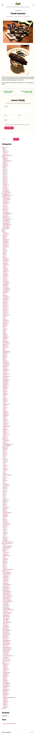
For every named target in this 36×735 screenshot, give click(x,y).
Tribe (3, 662)
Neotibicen (5, 366)
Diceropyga (5, 298)
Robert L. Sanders (6, 643)
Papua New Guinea (6, 512)
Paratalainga (5, 380)
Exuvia (4, 149)
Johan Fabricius (6, 616)
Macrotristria (5, 342)
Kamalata (5, 328)
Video (3, 708)
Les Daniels (5, 214)
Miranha (4, 355)
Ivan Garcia (5, 203)
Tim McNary (5, 652)
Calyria (4, 266)
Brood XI (4, 181)
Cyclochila (5, 291)
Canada (4, 462)
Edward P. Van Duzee (7, 595)
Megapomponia (6, 351)
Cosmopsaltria (6, 288)
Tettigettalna (5, 415)
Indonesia (5, 491)
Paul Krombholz (6, 221)
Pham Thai (5, 639)
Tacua (4, 405)
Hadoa (4, 316)
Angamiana (5, 243)
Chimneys (5, 158)
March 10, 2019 (18, 16)
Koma (4, 331)
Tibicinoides (5, 420)
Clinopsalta (5, 285)
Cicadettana (5, 281)
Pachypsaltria (5, 379)
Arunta (4, 249)
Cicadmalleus (5, 282)
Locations (4, 447)
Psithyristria (5, 394)
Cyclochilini (5, 673)
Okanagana (5, 369)
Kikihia (4, 330)
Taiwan (4, 530)
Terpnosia (5, 411)
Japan (4, 494)
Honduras (5, 488)
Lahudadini (5, 680)
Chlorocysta (5, 271)
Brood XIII (5, 183)
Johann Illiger (5, 619)
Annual (4, 441)
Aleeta (4, 238)
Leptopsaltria (5, 337)
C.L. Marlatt (5, 579)
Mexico (4, 502)
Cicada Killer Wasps (6, 192)
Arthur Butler (5, 576)
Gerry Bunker (5, 604)
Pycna (4, 397)
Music (4, 565)
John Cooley (5, 620)
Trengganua (5, 423)
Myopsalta (5, 360)
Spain (4, 526)
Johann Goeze (6, 618)
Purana (4, 395)
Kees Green (5, 209)
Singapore (5, 520)
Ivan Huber (5, 611)
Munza (4, 359)
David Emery (5, 588)
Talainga (4, 406)
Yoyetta (4, 436)
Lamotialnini (5, 682)
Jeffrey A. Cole (6, 613)
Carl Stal (4, 581)
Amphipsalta (5, 241)
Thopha (4, 416)
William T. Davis (6, 659)
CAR (4, 463)
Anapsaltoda (5, 242)
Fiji (3, 481)
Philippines (5, 515)
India (4, 490)
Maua (4, 349)
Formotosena (5, 312)
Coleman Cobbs (6, 199)
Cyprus (4, 473)
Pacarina (4, 377)
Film (3, 556)
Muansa (4, 358)
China (4, 466)
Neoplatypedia (6, 363)
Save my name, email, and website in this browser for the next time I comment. (17, 124)
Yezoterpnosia (6, 434)
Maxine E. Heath (6, 633)
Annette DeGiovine (6, 573)
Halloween (5, 562)
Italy (4, 493)
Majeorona (5, 345)
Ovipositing (5, 165)
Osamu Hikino (5, 220)
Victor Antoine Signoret (7, 655)
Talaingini (5, 698)
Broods (3, 166)
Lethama (4, 338)
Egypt (4, 479)
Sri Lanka (5, 527)
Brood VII (5, 177)
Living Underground (7, 160)
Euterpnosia (5, 307)
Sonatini (4, 696)
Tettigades (5, 412)
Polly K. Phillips (6, 641)
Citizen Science (6, 587)
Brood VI (4, 176)
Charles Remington (7, 584)
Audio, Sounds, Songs (6, 155)
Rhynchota (5, 548)
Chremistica (5, 274)
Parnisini (4, 687)
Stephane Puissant (6, 648)
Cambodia (5, 459)
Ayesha (4, 252)
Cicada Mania (18, 10)
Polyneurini (5, 691)
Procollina (5, 391)
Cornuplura (5, 287)
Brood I (4, 167)
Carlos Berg (5, 583)
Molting (4, 163)
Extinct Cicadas (5, 228)
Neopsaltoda (5, 365)
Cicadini (4, 670)
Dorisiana (5, 303)
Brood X (4, 180)
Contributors (4, 196)
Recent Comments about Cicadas (9, 723)
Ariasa (4, 248)
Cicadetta (5, 280)
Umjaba (4, 430)
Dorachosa (5, 302)
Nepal (4, 505)
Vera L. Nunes (5, 654)
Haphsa (4, 319)
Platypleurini (5, 690)
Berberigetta (5, 260)
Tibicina (4, 419)
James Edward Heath (7, 612)
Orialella (4, 374)
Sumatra (4, 529)
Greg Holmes (5, 606)
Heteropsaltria (6, 321)
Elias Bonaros (5, 202)
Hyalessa (5, 326)
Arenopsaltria (5, 246)
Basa (4, 256)
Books (4, 544)
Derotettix (5, 295)
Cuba (4, 472)
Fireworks (5, 558)
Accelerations (6, 440)
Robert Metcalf (6, 644)
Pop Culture (4, 550)
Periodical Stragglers (7, 444)
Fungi (3, 231)
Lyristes (4, 340)
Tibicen (4, 418)
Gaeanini (4, 677)
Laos (4, 497)
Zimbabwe (5, 540)
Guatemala (5, 486)
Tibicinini (5, 704)
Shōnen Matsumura (7, 647)
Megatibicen (5, 352)
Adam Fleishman (6, 198)
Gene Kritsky (5, 602)
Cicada (4, 277)
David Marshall (6, 590)
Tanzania (5, 532)
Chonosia (5, 273)
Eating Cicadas (6, 555)
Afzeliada (5, 236)
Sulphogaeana (6, 404)
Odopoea (5, 367)
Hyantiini (4, 679)
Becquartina (5, 259)
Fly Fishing (5, 559)
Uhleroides (5, 429)
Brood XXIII (5, 190)
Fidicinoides (5, 310)
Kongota (4, 333)
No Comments (26, 16)
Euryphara (5, 306)
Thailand (4, 533)
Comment (6, 106)
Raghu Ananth (6, 223)
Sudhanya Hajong (6, 650)
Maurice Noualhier (6, 630)
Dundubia (5, 305)
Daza (4, 294)
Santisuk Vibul (6, 227)
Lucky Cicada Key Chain (7, 541)
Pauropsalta (5, 381)
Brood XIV (5, 184)
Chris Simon (5, 586)
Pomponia (5, 388)
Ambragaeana (6, 239)
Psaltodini (5, 693)
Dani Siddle (5, 200)
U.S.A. (4, 536)
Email (19, 115)
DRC (4, 476)
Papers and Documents (6, 543)
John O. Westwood (6, 622)
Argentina (5, 448)
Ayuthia (4, 253)
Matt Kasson (5, 629)
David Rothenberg (6, 591)
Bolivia (4, 451)
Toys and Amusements (7, 569)
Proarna (4, 390)
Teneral (4, 154)
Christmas (5, 554)
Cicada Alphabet (5, 191)
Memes (4, 563)
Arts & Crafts (5, 552)
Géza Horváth (5, 605)
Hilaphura (5, 323)
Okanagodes (5, 370)
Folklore (4, 561)
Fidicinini (4, 676)
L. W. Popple (5, 625)
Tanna (4, 408)
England (4, 480)
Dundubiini (5, 675)
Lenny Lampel (5, 212)
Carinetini (5, 666)
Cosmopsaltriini (6, 672)
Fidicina (4, 309)
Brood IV (4, 171)
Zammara (5, 437)
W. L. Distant (5, 658)
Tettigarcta (5, 413)
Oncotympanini (6, 686)
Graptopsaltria (6, 314)
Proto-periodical (6, 445)
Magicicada (5, 344)
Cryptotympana (6, 289)
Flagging (4, 159)
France (4, 483)
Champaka (5, 270)
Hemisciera (5, 320)
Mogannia (5, 356)
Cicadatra (5, 278)
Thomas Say (5, 651)
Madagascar (5, 500)
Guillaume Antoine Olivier (8, 609)
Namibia (4, 504)
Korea (4, 495)
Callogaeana (5, 264)
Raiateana (5, 399)
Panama (4, 511)
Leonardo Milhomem (7, 213)
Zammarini (5, 707)
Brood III (4, 170)
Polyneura (5, 387)
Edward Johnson (6, 594)
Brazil (4, 455)
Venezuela (5, 537)
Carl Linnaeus (5, 580)
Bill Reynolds (5, 577)
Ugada (4, 427)
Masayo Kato (5, 627)
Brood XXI (5, 187)
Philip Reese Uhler (6, 640)
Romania (4, 519)
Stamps (4, 566)
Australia (5, 449)
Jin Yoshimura (6, 615)
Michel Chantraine (6, 219)
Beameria (5, 257)
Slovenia (4, 522)
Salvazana (5, 401)
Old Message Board (7, 195)
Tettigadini (5, 701)
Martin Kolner (5, 216)
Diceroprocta (5, 296)
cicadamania (11, 16)
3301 (4, 551)
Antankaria (5, 245)
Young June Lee (6, 661)
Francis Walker (6, 598)
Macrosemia (5, 341)
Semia (4, 402)
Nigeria (4, 509)
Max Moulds (5, 632)
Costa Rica (5, 469)
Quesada (4, 398)
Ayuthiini (4, 665)
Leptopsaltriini (6, 683)
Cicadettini (5, 669)
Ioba (4, 327)
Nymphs (4, 152)
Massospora (5, 234)
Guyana (4, 487)
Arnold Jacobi (5, 574)
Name (5, 115)
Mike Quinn (5, 636)
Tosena (4, 422)
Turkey (4, 534)
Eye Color (5, 151)
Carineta (4, 267)
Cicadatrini (5, 668)
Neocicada (5, 362)
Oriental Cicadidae (6, 547)
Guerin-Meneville (6, 608)
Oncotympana (6, 373)
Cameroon (5, 461)
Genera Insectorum (7, 545)
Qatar (4, 518)
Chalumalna (5, 268)
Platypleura (5, 386)
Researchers (4, 570)
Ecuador (4, 477)
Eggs (4, 148)
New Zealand (5, 507)
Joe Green (5, 206)
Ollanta (4, 372)
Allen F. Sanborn (6, 572)
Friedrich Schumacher (7, 601)
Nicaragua (5, 508)
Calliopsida (5, 263)
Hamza (4, 317)
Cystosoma (5, 292)
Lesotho (4, 498)
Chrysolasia (5, 275)
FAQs (3, 230)
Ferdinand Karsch (6, 597)
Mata (4, 348)
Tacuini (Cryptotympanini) (8, 697)
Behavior (4, 156)
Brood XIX (5, 185)
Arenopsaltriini (6, 663)
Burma (4, 458)
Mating (4, 162)
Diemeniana (5, 299)
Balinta (4, 255)
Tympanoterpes (6, 426)
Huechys (4, 324)
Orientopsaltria (6, 376)
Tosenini (4, 705)
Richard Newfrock (6, 224)
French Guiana (6, 484)
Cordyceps (5, 232)
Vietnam (4, 539)
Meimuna (5, 353)
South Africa (5, 525)
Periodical (5, 443)
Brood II (4, 169)
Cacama (4, 261)
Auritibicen (5, 250)
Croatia (4, 470)
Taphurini (5, 700)
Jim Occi (4, 205)
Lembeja (4, 335)
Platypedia (5, 384)
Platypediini (5, 689)
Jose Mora (5, 207)
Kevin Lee (5, 210)
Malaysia (4, 501)
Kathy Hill (5, 623)
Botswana (5, 454)
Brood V (4, 174)
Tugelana (5, 425)
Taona (4, 409)
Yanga (4, 433)
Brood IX (4, 173)
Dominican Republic (7, 474)
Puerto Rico (5, 516)
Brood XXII (5, 188)
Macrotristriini (6, 684)
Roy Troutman (6, 226)
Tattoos (4, 568)
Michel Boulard (6, 634)
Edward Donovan (6, 593)
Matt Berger (5, 217)
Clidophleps (5, 284)
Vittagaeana (5, 432)
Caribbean (5, 465)
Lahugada (5, 334)
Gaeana (4, 313)
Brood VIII (5, 178)
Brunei (4, 456)
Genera (3, 235)
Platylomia (5, 383)
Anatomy (4, 147)
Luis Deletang (5, 626)
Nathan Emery (6, 637)
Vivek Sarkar (5, 657)
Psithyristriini (5, 694)
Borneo (4, 452)
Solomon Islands (6, 523)
